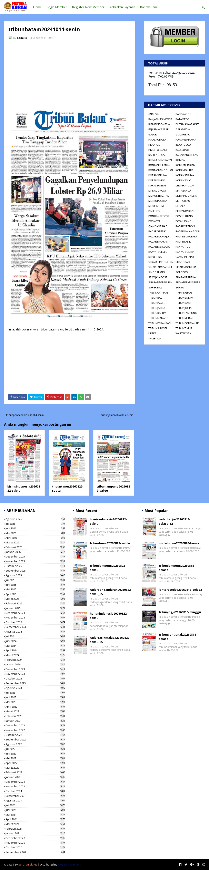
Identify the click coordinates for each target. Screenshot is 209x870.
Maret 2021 (35, 824)
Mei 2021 (35, 814)
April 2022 (35, 763)
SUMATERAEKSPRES (188, 282)
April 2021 (35, 819)
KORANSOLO (183, 180)
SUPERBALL (155, 287)
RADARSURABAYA (186, 236)
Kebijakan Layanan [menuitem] (122, 7)
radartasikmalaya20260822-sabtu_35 (110, 640)
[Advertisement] (69, 73)
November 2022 (35, 730)
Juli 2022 (35, 749)
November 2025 (35, 561)
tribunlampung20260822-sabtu (108, 568)
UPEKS (152, 333)
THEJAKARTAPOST (159, 292)
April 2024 (35, 650)
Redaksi (22, 38)
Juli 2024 (35, 636)
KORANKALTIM (184, 170)
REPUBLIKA (155, 257)
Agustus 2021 (35, 800)
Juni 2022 (35, 753)
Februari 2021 (35, 828)
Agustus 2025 (35, 575)
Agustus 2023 (35, 688)
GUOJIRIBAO (183, 134)
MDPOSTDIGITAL (158, 195)
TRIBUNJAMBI (183, 303)
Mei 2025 (35, 589)
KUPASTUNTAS (157, 185)
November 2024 (35, 617)
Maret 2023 (35, 711)
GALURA (153, 134)
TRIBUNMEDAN (184, 318)
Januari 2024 (35, 664)
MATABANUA (183, 190)
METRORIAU (183, 201)
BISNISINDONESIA (159, 124)
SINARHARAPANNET (160, 267)
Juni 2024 (35, 641)
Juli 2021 (35, 805)
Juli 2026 (35, 523)
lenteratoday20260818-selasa (180, 590)
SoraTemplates (27, 864)
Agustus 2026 (35, 519)
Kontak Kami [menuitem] (149, 7)
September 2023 (35, 683)
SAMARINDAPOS (186, 257)
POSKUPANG (183, 221)
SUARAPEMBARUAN (160, 282)
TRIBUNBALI (155, 297)
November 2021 (35, 786)
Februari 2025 (35, 603)
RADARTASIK (183, 241)
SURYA (180, 287)
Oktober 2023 (35, 678)
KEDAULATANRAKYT (160, 160)
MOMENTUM (156, 206)
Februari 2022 (35, 772)
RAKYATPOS (183, 246)
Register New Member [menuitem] (88, 7)
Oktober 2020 (35, 847)
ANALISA (153, 114)
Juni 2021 (35, 810)
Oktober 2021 (35, 791)
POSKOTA (154, 221)
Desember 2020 (35, 838)
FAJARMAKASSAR (158, 129)
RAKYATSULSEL (157, 252)
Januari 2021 (35, 833)
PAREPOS (154, 211)
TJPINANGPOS (184, 292)
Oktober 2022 (35, 735)
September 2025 (35, 570)
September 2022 (35, 739)
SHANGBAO (183, 262)
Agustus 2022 (35, 744)
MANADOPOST (157, 190)
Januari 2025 (35, 608)
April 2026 (35, 538)
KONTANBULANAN (159, 165)
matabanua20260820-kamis (179, 543)
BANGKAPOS (183, 114)
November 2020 (35, 843)
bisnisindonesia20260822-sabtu (108, 521)
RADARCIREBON (185, 226)
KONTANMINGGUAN (160, 170)
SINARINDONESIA (186, 267)
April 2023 (35, 706)
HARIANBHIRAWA (186, 139)
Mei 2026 (35, 533)
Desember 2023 (35, 669)
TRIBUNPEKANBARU (160, 323)
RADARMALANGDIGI (188, 231)
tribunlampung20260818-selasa (177, 568)
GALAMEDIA (183, 129)
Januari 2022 (35, 777)
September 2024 (35, 627)
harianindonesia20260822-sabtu (109, 616)
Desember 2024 (35, 613)
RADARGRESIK (157, 231)
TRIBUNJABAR (156, 303)
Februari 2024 (35, 660)
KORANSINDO (156, 180)
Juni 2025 (35, 584)
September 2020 (35, 852)
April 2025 (35, 594)
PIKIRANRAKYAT (185, 211)
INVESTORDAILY (157, 150)
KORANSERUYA (157, 175)
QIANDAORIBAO (158, 226)
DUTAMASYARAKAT (187, 124)
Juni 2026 (35, 528)
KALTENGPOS (156, 155)
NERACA (180, 206)
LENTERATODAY (185, 185)
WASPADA (154, 338)
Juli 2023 (35, 692)
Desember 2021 (35, 782)
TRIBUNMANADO (158, 318)
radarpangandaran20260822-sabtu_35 (111, 592)
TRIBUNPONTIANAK (187, 323)
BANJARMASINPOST (160, 119)
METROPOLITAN (158, 201)
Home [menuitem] (37, 7)
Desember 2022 (35, 725)
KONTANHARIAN (185, 165)
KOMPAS (181, 160)
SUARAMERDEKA (186, 277)
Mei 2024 (35, 645)
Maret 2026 (35, 542)
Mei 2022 (35, 758)
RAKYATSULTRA (185, 252)
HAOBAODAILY (157, 139)
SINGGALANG (156, 272)
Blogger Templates (69, 864)
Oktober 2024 (35, 622)
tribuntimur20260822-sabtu (110, 543)
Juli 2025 (35, 580)
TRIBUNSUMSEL (157, 328)
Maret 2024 (35, 655)
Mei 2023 (35, 702)
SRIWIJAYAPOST (157, 277)
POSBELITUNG (184, 216)
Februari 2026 (35, 547)
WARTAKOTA (183, 333)
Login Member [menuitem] (57, 7)
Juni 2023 (35, 697)
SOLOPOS (182, 272)
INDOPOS (154, 144)
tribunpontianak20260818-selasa (178, 637)
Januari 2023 (35, 721)
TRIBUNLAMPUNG (186, 313)
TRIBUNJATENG (157, 308)
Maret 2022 (35, 767)
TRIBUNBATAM (184, 297)
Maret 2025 (35, 599)
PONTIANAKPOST (158, 216)
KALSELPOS (183, 150)
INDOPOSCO (183, 144)
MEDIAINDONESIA (186, 195)
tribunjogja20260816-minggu (180, 612)
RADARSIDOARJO (158, 236)
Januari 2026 (35, 552)
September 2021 (35, 796)
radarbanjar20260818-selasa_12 (174, 521)
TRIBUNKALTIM (157, 313)
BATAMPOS (182, 119)
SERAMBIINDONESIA (160, 262)
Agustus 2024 (35, 631)
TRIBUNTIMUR (184, 328)
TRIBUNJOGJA (183, 308)
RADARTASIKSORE (159, 246)
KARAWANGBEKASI (187, 155)
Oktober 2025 (35, 566)
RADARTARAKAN (158, 241)
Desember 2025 (35, 556)
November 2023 (35, 674)
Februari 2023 (35, 716)
